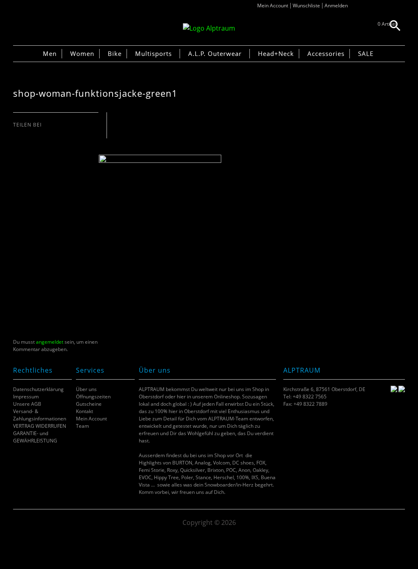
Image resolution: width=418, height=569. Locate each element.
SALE (366, 53)
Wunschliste (306, 5)
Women (82, 53)
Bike (115, 53)
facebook (17, 133)
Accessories (326, 53)
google (48, 133)
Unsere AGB (27, 403)
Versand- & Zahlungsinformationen (39, 415)
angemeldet (49, 341)
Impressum (26, 396)
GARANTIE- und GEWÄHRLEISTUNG (35, 437)
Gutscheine (89, 403)
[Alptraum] (209, 28)
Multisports (153, 53)
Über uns (86, 389)
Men (50, 53)
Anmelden (336, 5)
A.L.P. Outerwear (215, 53)
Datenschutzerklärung (38, 389)
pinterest (37, 133)
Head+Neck (276, 53)
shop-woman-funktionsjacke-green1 (95, 93)
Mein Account (272, 5)
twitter (27, 133)
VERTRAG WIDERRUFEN (39, 425)
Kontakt (84, 411)
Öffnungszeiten (93, 396)
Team (82, 425)
